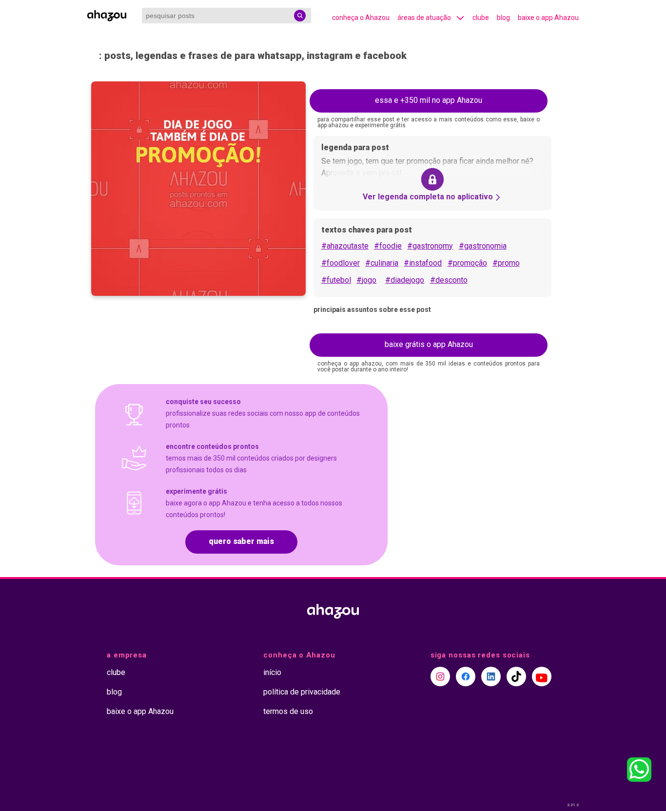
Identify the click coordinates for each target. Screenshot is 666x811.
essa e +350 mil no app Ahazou (428, 100)
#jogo (366, 280)
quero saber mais (241, 541)
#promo (506, 263)
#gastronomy (430, 246)
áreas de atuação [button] (424, 17)
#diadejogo (404, 280)
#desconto (449, 280)
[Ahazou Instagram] (440, 676)
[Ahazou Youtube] (541, 676)
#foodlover (340, 263)
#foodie (388, 246)
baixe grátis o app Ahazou (429, 344)
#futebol (336, 280)
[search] (300, 15)
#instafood (423, 263)
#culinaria (381, 263)
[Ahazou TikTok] (516, 676)
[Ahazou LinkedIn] (491, 676)
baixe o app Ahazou (548, 17)
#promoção (467, 263)
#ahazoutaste (345, 246)
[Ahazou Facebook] (465, 676)
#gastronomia (483, 246)
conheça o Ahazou (361, 17)
